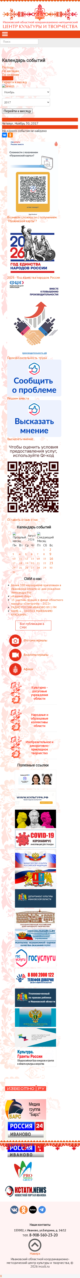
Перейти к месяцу (14, 82)
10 (14, 558)
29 (44, 567)
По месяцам (10, 71)
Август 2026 (32, 537)
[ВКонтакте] (4, 135)
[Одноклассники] (10, 135)
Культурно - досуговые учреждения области (39, 692)
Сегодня (7, 78)
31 (14, 572)
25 (20, 567)
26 (26, 567)
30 (50, 567)
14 (38, 558)
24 (14, 567)
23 (51, 563)
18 (20, 563)
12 (26, 558)
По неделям (10, 75)
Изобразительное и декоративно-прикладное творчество (39, 747)
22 (44, 563)
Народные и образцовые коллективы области (39, 720)
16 (51, 558)
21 (38, 563)
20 (32, 563)
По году (7, 67)
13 (32, 558)
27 (32, 567)
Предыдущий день (15, 120)
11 (20, 558)
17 (14, 563)
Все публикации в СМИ (32, 625)
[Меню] (5, 34)
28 (38, 567)
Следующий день (14, 127)
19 (26, 563)
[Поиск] (8, 86)
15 (44, 558)
